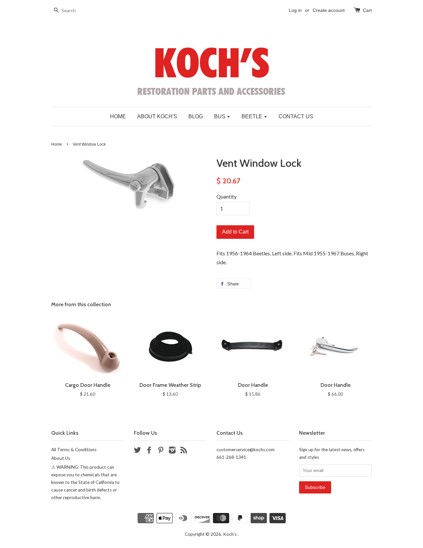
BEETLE (253, 116)
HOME (118, 116)
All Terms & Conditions (73, 449)
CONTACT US (296, 116)
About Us (60, 458)
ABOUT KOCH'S (157, 116)
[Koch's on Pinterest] (160, 451)
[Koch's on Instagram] (172, 451)
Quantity (226, 196)
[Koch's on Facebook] (149, 451)
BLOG (195, 116)
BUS (220, 116)
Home (56, 144)
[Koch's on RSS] (183, 451)
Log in (295, 10)
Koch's (230, 534)
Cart (367, 10)
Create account (329, 10)
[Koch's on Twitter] (137, 451)
